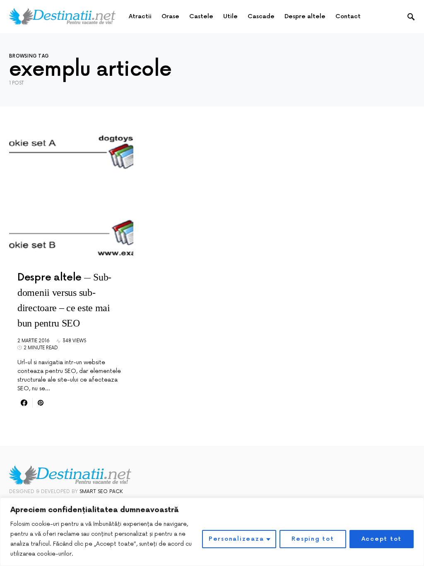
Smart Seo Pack (101, 492)
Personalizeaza (236, 538)
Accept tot (381, 538)
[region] (212, 532)
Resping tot (313, 538)
